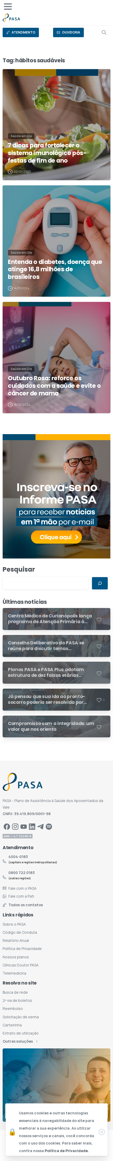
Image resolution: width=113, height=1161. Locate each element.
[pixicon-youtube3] (23, 826)
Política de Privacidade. (67, 1150)
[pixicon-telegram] (40, 826)
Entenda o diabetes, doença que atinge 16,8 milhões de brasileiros (55, 269)
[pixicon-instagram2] (15, 826)
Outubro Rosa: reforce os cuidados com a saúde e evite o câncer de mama (54, 385)
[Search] (104, 32)
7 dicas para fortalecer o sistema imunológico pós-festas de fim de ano (47, 153)
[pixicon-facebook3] (7, 826)
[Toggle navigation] (8, 6)
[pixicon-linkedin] (32, 826)
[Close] (101, 1132)
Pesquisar (19, 569)
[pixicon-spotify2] (49, 826)
